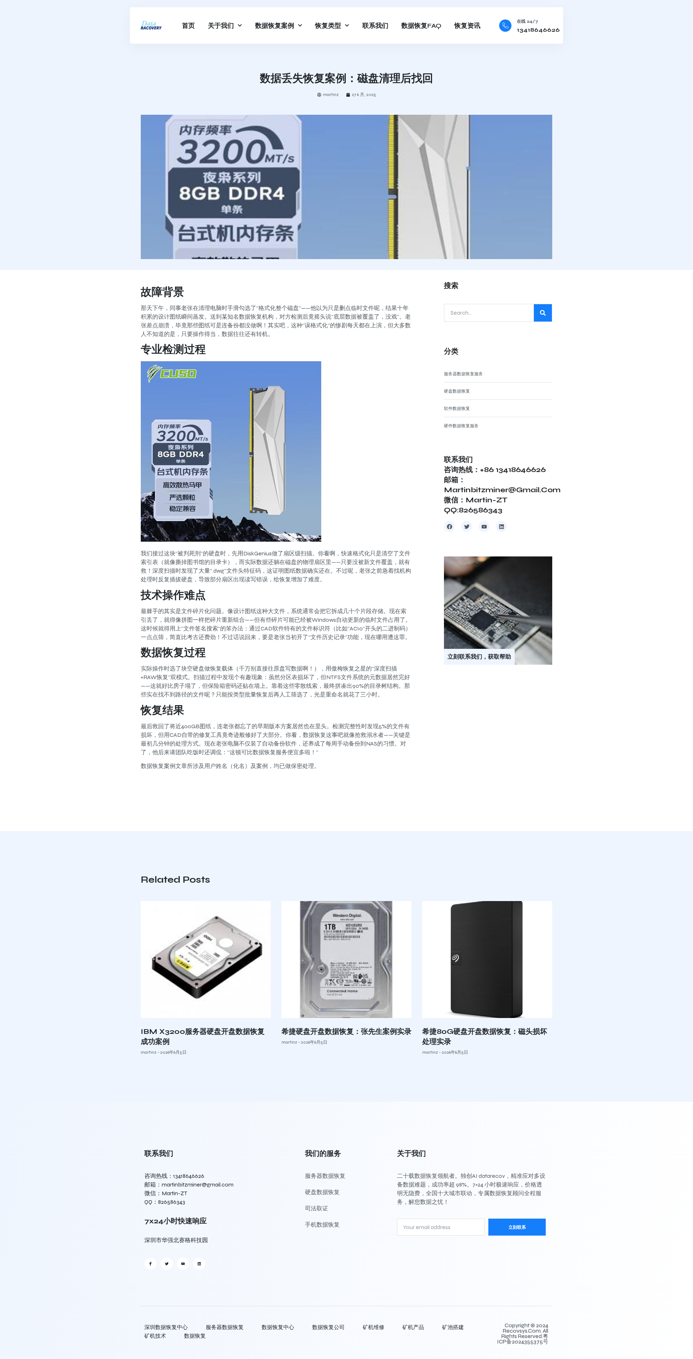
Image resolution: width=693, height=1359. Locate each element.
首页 (188, 26)
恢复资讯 (467, 26)
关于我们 (221, 26)
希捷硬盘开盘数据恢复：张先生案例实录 (346, 1031)
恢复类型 (328, 26)
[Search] (543, 313)
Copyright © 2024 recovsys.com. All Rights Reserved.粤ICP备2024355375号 (522, 1333)
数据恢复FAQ (421, 26)
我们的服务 (323, 1153)
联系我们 (375, 26)
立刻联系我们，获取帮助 (479, 656)
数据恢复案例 (274, 26)
